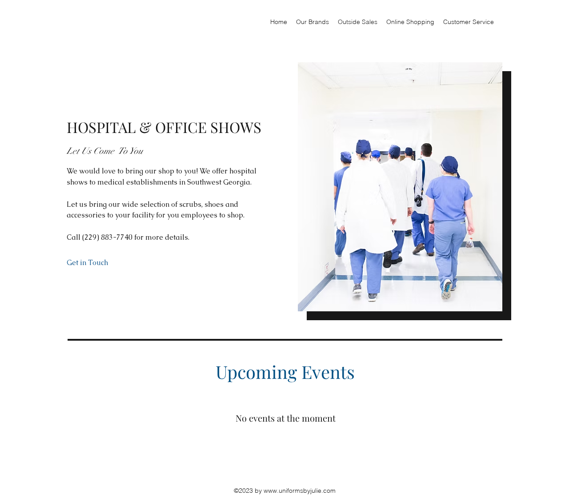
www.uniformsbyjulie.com (300, 491)
